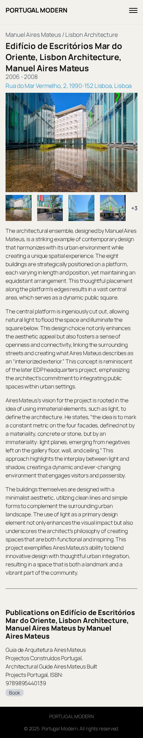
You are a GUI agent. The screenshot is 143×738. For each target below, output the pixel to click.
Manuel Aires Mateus (33, 35)
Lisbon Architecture (91, 35)
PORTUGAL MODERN (36, 10)
